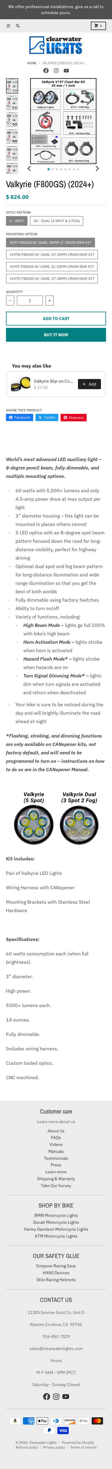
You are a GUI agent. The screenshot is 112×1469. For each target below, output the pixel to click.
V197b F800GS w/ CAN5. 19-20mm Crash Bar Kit (52, 254)
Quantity (14, 292)
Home (31, 63)
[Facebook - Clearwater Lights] (46, 71)
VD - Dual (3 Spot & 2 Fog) (56, 220)
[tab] (48, 169)
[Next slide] (97, 168)
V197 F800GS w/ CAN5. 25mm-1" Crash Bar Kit (50, 242)
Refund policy (27, 1447)
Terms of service (83, 1447)
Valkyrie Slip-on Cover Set (54, 381)
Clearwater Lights (43, 1442)
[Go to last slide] (29, 168)
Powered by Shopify (78, 1442)
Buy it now (56, 334)
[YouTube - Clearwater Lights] (66, 71)
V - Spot (17, 220)
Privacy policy (54, 1447)
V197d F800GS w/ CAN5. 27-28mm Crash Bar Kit (52, 278)
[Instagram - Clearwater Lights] (56, 71)
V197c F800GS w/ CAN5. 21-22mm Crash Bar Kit (52, 266)
